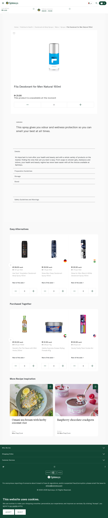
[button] (10, 265)
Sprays (63, 27)
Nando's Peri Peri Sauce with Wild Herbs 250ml (24, 349)
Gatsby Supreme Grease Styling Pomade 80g (53, 349)
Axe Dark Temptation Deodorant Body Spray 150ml (24, 274)
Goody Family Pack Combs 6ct (82, 348)
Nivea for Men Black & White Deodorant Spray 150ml (81, 274)
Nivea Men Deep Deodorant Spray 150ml (52, 274)
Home (16, 27)
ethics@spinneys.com (54, 486)
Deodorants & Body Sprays (44, 27)
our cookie (13, 506)
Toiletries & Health (26, 27)
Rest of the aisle (18, 283)
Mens (57, 27)
